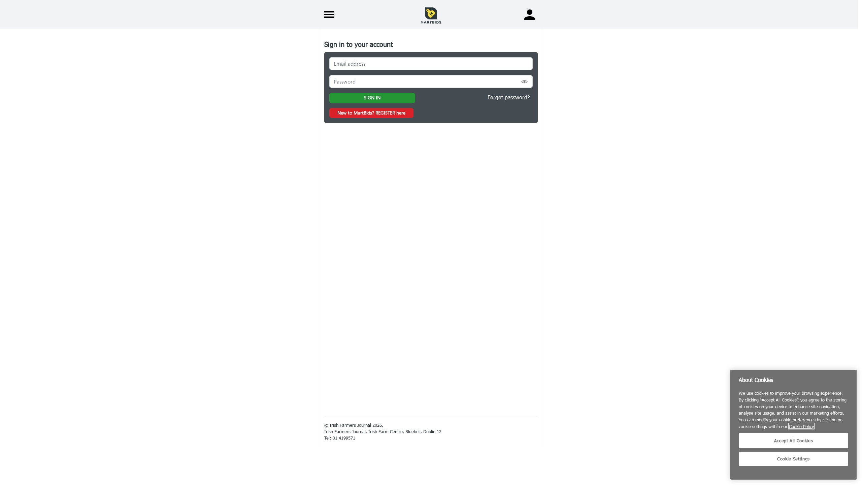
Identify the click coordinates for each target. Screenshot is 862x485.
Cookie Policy (801, 426)
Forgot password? (509, 97)
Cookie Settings (793, 458)
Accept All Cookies (793, 440)
